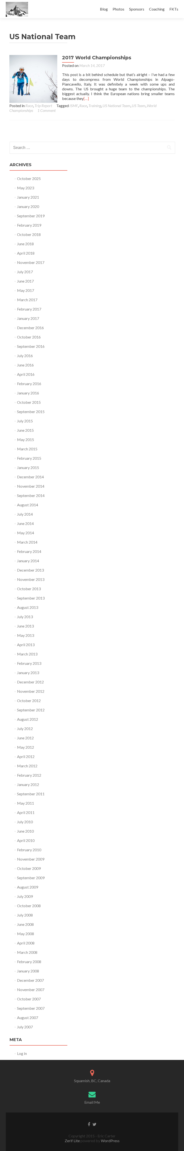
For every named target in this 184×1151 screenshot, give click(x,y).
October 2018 (29, 234)
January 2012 (28, 784)
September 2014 (31, 495)
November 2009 (30, 859)
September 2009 (31, 877)
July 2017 (25, 271)
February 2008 (29, 961)
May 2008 (25, 933)
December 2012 (30, 682)
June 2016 (25, 365)
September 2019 (31, 215)
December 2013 (30, 570)
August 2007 (27, 1017)
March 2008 (27, 952)
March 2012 (27, 766)
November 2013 (30, 579)
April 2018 (25, 253)
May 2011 (25, 803)
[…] (86, 98)
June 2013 (25, 626)
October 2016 (29, 337)
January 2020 (28, 206)
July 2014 (25, 514)
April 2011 (25, 812)
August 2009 (27, 887)
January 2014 (28, 560)
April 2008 (25, 943)
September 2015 (31, 411)
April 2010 (25, 840)
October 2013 (29, 588)
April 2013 (25, 644)
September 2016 (31, 346)
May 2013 (25, 635)
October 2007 (29, 999)
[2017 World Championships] (33, 78)
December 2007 (30, 980)
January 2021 (28, 197)
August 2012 (27, 719)
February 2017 (29, 309)
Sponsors (136, 9)
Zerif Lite (72, 1140)
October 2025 (29, 178)
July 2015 (25, 421)
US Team (138, 105)
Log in (22, 1053)
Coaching (157, 9)
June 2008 (25, 924)
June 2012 (25, 738)
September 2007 (31, 1008)
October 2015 (29, 402)
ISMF (73, 105)
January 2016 (28, 393)
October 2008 (29, 905)
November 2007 (30, 989)
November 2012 (30, 691)
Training (94, 105)
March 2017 (27, 299)
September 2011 (31, 793)
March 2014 (27, 542)
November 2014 (30, 486)
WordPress (110, 1140)
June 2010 (25, 831)
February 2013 (29, 663)
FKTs (173, 9)
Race (29, 105)
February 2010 (29, 849)
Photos (118, 9)
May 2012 (25, 747)
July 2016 (25, 355)
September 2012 (31, 710)
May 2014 (25, 532)
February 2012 (29, 775)
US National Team (116, 105)
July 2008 (25, 915)
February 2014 (29, 551)
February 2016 (29, 383)
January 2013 (28, 672)
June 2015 (25, 430)
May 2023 (25, 187)
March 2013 (27, 654)
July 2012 (25, 728)
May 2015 (25, 439)
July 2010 (25, 821)
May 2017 (25, 290)
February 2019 (29, 225)
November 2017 (30, 262)
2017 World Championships (96, 57)
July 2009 (25, 896)
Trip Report (43, 105)
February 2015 (29, 458)
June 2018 (25, 243)
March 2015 (27, 449)
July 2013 (25, 616)
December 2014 (30, 477)
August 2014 (27, 504)
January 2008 (28, 971)
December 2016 (30, 327)
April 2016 (25, 374)
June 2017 (25, 281)
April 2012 (25, 756)
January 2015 (28, 467)
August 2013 (27, 607)
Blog (104, 9)
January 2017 (28, 318)
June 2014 (25, 523)
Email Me (92, 1102)
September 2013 (31, 598)
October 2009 (29, 868)
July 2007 (25, 1027)
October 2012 (29, 700)
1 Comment (46, 110)
